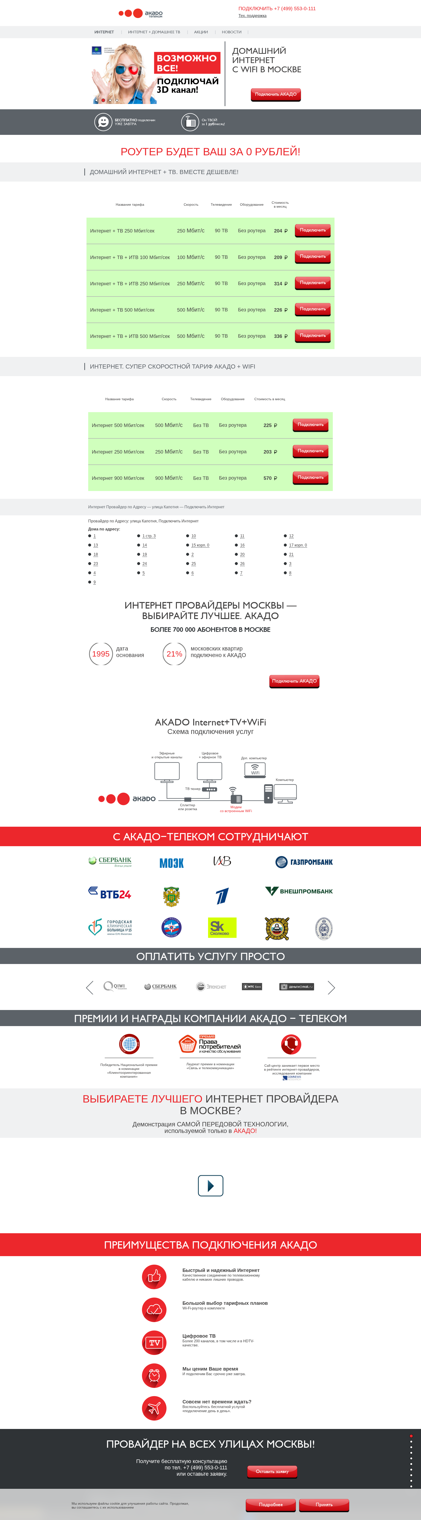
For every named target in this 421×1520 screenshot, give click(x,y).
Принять (324, 1504)
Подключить (313, 230)
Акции (201, 32)
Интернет (104, 32)
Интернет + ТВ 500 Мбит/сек (122, 310)
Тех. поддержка (253, 16)
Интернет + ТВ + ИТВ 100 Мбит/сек (130, 257)
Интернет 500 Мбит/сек (118, 425)
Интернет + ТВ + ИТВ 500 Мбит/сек (130, 336)
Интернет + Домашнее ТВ (154, 32)
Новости (231, 32)
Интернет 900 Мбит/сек (118, 478)
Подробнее (271, 1504)
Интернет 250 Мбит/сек (118, 451)
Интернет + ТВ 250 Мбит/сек (122, 230)
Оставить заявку (272, 1471)
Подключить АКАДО (276, 94)
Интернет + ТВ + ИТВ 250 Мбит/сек (130, 283)
